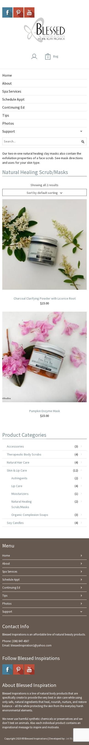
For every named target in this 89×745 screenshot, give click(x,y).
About (6, 563)
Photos (6, 604)
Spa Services (9, 571)
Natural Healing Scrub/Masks (21, 504)
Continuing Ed (11, 588)
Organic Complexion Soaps (29, 515)
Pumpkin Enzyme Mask (44, 411)
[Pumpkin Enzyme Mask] (44, 356)
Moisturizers (20, 494)
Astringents (19, 478)
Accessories (15, 446)
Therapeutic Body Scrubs (24, 454)
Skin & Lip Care (17, 470)
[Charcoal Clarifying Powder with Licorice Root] (44, 244)
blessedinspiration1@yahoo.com (31, 645)
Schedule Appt (11, 580)
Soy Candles (15, 523)
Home (6, 555)
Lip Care (16, 486)
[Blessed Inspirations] (44, 30)
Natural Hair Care (18, 462)
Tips (4, 596)
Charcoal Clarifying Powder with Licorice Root (45, 298)
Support (7, 612)
